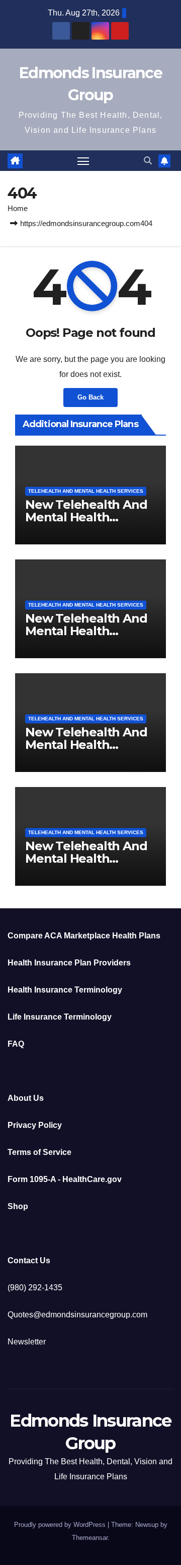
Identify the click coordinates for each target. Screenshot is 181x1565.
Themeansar (90, 1537)
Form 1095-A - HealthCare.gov (65, 1179)
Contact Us (29, 1260)
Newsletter (27, 1341)
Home (18, 208)
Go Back (90, 397)
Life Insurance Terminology (60, 1017)
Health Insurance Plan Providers (69, 962)
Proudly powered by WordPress (61, 1524)
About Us (26, 1098)
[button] (148, 160)
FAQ (16, 1044)
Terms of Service (39, 1152)
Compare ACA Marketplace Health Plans (84, 935)
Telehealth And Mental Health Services (85, 491)
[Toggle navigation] (83, 161)
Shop (18, 1206)
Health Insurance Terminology (65, 990)
